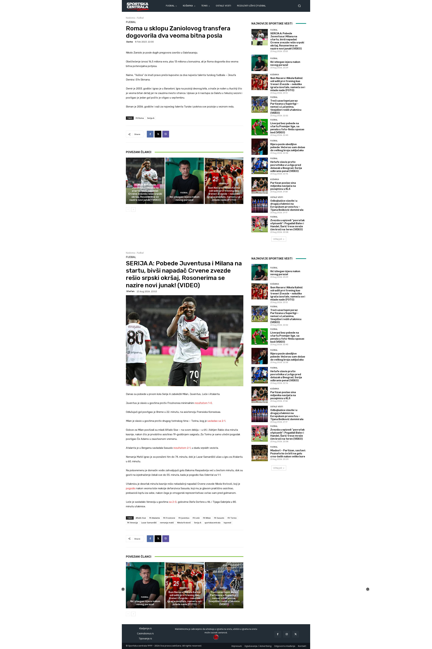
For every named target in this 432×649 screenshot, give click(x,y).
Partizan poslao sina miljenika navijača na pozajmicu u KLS (283, 185)
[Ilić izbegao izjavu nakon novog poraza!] (184, 181)
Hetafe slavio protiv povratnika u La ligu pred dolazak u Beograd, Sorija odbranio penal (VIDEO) (286, 166)
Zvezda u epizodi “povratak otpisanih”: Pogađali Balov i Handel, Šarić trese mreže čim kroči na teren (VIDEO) (287, 225)
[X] (158, 134)
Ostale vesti (276, 197)
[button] (300, 6)
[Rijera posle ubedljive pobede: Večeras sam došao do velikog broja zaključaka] (259, 147)
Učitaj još (277, 239)
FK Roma (140, 118)
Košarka (223, 184)
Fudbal (140, 17)
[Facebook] (150, 134)
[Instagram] (286, 634)
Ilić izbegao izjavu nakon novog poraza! (184, 198)
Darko (129, 42)
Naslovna (130, 17)
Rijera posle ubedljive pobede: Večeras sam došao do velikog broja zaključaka (287, 147)
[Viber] (165, 134)
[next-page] (133, 209)
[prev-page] (128, 209)
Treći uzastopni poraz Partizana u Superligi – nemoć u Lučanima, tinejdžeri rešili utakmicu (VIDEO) (285, 106)
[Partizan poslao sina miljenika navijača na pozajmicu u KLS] (259, 185)
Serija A (150, 118)
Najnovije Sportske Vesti (271, 23)
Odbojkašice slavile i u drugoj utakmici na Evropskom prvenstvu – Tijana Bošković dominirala (286, 205)
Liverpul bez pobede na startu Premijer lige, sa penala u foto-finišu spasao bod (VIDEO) (287, 128)
